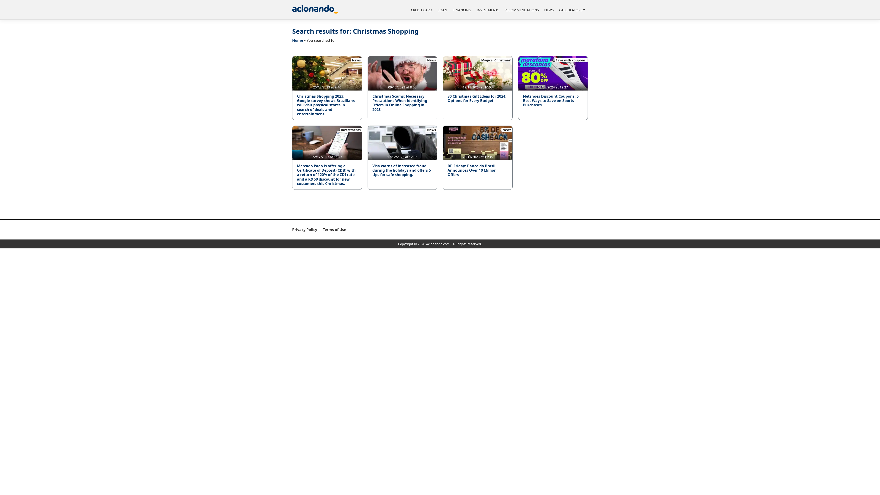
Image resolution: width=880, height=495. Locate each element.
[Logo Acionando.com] (315, 9)
